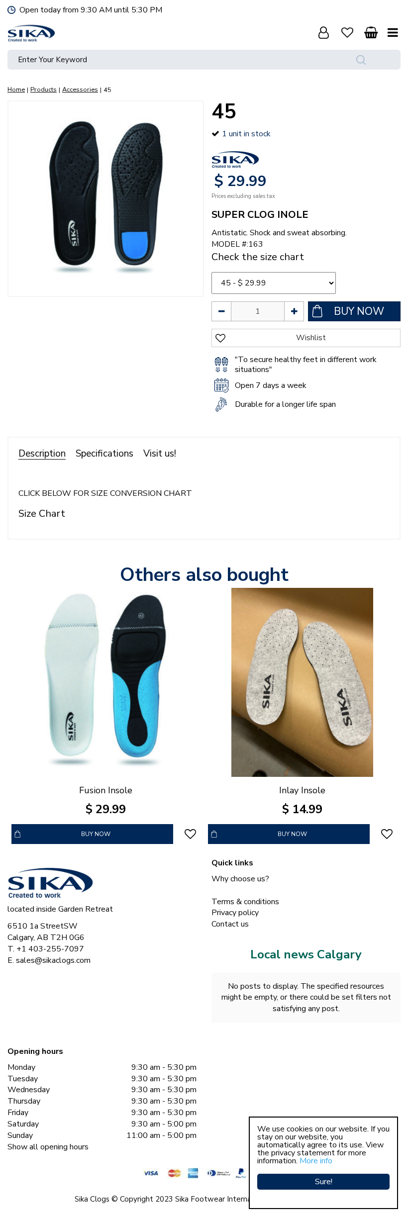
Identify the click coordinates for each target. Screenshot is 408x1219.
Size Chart (41, 513)
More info (316, 1160)
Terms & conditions (245, 901)
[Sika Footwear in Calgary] (31, 32)
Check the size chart (257, 257)
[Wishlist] (347, 32)
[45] (106, 198)
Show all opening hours (48, 1146)
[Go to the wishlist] (347, 32)
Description (42, 454)
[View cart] (371, 32)
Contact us (230, 924)
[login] (323, 32)
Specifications (104, 454)
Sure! (323, 1181)
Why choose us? (240, 878)
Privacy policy (235, 912)
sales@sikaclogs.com (53, 960)
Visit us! (159, 454)
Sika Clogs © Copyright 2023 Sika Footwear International (173, 1199)
